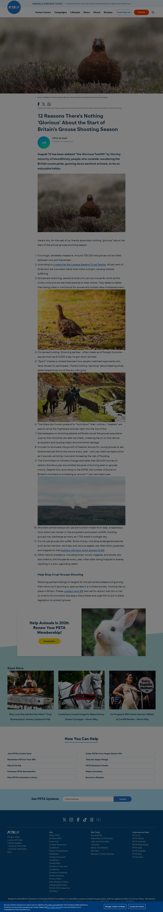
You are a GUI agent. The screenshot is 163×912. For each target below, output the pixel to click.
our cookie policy (53, 907)
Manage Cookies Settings (115, 906)
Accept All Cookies (137, 906)
